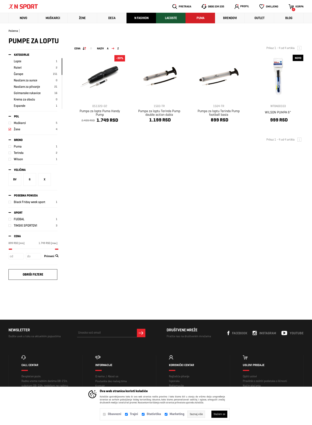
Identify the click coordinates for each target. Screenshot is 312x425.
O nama (100, 376)
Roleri (18, 68)
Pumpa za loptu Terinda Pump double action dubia (159, 112)
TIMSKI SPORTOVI (25, 225)
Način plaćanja (252, 385)
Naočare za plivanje (27, 87)
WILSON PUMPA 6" (278, 112)
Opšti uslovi (250, 376)
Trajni (134, 414)
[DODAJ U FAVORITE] (91, 130)
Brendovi (230, 18)
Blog (288, 18)
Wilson (18, 159)
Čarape (18, 74)
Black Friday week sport (29, 202)
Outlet (259, 18)
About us (113, 376)
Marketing (177, 414)
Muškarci (53, 18)
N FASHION (141, 18)
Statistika (154, 414)
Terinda (19, 153)
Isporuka (174, 381)
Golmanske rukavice (27, 93)
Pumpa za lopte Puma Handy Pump (100, 112)
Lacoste (171, 18)
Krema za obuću (24, 99)
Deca (111, 18)
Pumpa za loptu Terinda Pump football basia (219, 112)
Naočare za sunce (25, 80)
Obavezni (114, 414)
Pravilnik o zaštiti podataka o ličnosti (265, 381)
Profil (244, 6)
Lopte (17, 61)
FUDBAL (19, 219)
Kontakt (100, 386)
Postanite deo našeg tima (111, 381)
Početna (13, 31)
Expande (19, 106)
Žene (82, 18)
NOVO (23, 18)
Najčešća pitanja (179, 376)
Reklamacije (176, 385)
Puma (200, 18)
